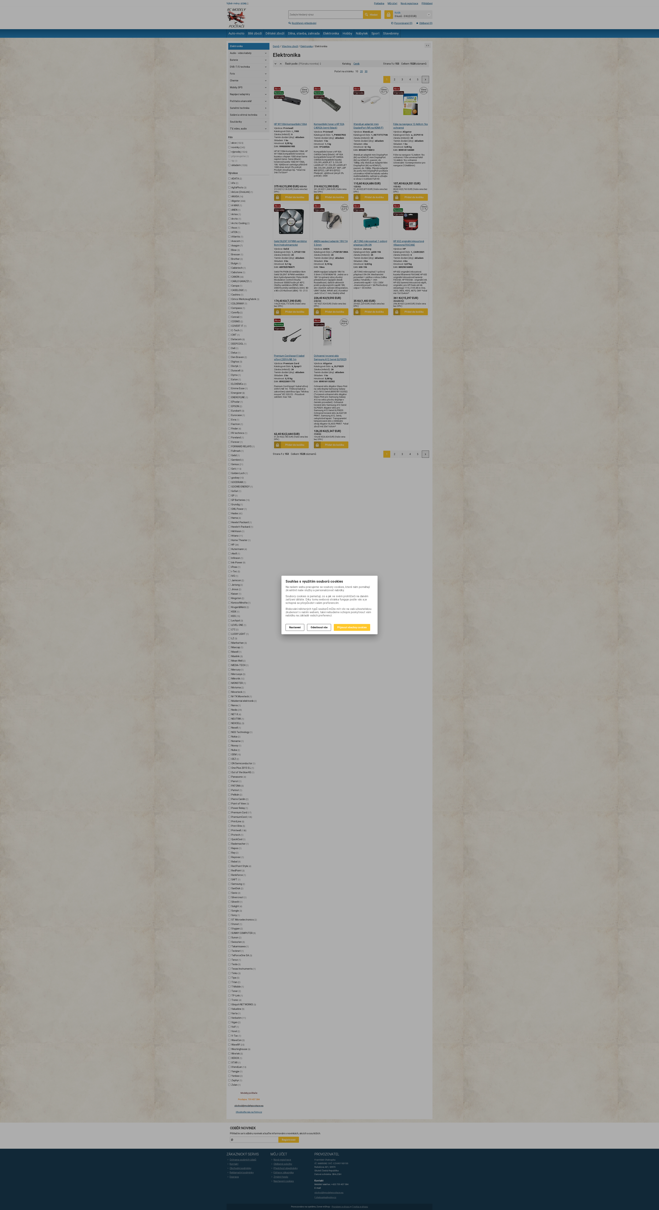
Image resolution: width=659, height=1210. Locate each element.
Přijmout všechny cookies (352, 627)
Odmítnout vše (319, 627)
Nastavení (295, 627)
